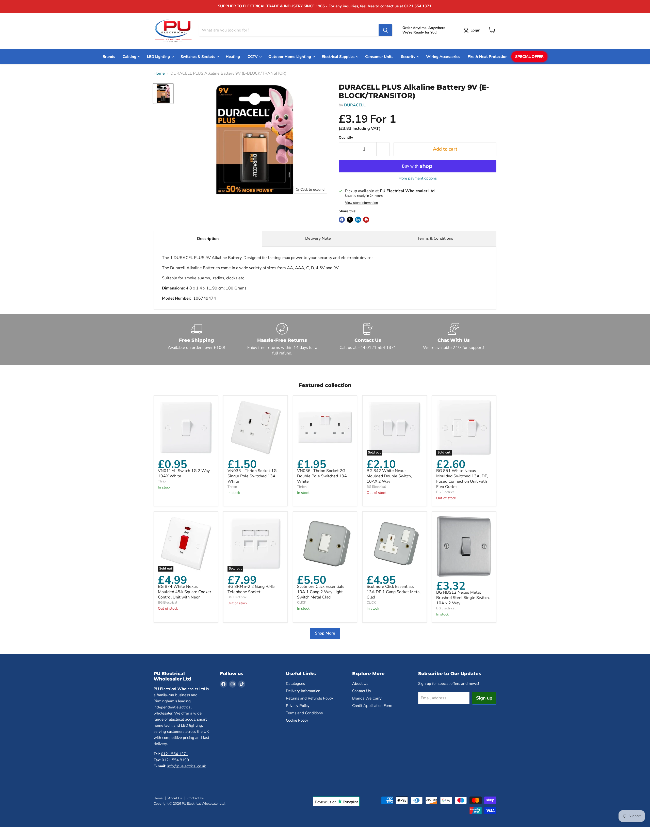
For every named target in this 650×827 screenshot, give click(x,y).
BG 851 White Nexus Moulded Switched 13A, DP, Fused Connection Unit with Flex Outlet (462, 479)
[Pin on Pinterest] (366, 220)
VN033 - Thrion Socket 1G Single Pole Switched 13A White (252, 476)
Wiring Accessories (443, 56)
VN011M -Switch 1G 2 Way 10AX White (184, 473)
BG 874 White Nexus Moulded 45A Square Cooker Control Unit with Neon (184, 592)
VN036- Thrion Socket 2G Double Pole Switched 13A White (322, 476)
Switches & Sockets (198, 56)
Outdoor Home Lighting (290, 56)
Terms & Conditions (435, 238)
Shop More (325, 633)
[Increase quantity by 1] (383, 149)
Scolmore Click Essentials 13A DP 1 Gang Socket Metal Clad (394, 592)
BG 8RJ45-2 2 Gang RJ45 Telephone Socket (251, 589)
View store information (361, 203)
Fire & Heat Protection (488, 56)
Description (208, 238)
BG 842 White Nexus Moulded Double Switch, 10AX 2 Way (389, 476)
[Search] (385, 30)
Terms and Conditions (304, 713)
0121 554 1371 (174, 753)
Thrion (162, 481)
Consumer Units (379, 56)
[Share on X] (350, 220)
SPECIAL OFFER (529, 56)
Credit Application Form (372, 705)
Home (159, 73)
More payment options (417, 178)
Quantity (346, 138)
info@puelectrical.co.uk (186, 766)
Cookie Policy (297, 720)
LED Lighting (159, 56)
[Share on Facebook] (342, 220)
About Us (360, 683)
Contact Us (361, 690)
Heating (233, 56)
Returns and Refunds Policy (309, 698)
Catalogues (295, 683)
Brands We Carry (367, 698)
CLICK (301, 602)
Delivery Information (303, 690)
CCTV (253, 56)
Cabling (130, 56)
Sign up (484, 698)
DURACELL (355, 105)
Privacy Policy (298, 705)
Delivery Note (318, 238)
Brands (109, 56)
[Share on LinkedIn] (358, 220)
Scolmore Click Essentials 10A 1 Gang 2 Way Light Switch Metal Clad (320, 592)
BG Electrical (376, 486)
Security (408, 56)
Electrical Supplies (338, 56)
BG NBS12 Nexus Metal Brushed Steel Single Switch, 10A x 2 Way (463, 598)
